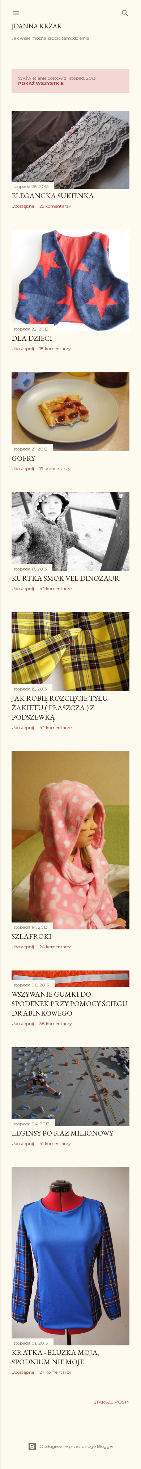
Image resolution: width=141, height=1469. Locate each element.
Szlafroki (31, 936)
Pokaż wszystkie (41, 83)
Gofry (23, 458)
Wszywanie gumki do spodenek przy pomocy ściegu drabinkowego (70, 1003)
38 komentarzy (55, 1023)
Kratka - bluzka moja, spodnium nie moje (55, 1357)
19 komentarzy (54, 468)
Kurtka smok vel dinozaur (66, 578)
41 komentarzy (55, 1143)
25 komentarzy (55, 206)
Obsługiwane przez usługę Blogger (76, 1446)
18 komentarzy (55, 348)
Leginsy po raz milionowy (62, 1133)
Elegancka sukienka (53, 195)
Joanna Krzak (37, 26)
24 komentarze (55, 946)
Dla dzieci (32, 338)
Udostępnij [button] (23, 206)
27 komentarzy (55, 1372)
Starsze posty (111, 1402)
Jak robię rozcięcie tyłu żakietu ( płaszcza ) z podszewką (60, 707)
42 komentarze (55, 588)
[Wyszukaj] (125, 11)
